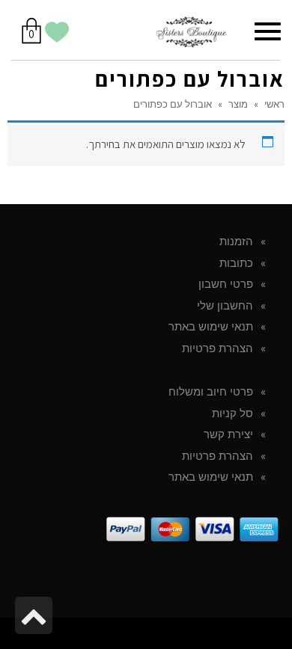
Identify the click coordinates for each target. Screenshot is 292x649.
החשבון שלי (225, 306)
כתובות (236, 263)
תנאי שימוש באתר (210, 326)
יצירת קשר (228, 434)
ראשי (274, 104)
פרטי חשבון (225, 284)
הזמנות (236, 241)
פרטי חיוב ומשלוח (210, 392)
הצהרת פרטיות (217, 348)
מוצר (238, 104)
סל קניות (232, 413)
